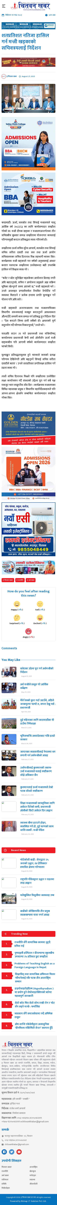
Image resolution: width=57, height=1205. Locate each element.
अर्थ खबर (5, 1175)
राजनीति (5, 1171)
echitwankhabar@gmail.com (34, 1122)
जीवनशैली (34, 1184)
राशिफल (5, 1179)
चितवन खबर (7, 1167)
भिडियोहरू (6, 1188)
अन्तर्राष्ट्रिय (33, 1167)
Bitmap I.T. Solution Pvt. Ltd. (34, 1201)
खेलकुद (33, 1171)
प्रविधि (4, 1184)
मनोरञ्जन (33, 1175)
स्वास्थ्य (32, 1179)
